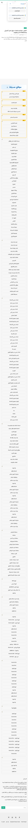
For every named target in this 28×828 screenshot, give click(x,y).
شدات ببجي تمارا (14, 303)
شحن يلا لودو (14, 379)
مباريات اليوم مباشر (14, 474)
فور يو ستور (14, 346)
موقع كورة (14, 708)
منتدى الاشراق (14, 266)
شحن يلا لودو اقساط (14, 321)
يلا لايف (14, 593)
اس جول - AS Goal (14, 656)
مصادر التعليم (14, 275)
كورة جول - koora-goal (14, 622)
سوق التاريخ (14, 434)
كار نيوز (14, 175)
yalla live (14, 611)
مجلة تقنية (14, 279)
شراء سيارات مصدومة (14, 572)
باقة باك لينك (14, 108)
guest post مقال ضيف (14, 428)
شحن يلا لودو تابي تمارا (14, 358)
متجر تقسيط (14, 333)
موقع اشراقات (14, 129)
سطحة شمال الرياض (14, 544)
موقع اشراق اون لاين (14, 132)
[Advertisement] (14, 62)
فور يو (14, 370)
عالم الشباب (14, 102)
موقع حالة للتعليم (14, 285)
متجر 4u (14, 349)
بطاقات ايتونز (14, 389)
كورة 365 (14, 580)
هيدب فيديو (14, 205)
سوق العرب (14, 431)
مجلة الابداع (14, 193)
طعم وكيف (14, 214)
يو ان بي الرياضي (14, 282)
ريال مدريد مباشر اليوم (14, 598)
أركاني (14, 221)
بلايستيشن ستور (14, 392)
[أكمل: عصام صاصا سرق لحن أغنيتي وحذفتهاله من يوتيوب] (14, 21)
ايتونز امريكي (14, 315)
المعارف (14, 202)
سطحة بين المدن (14, 538)
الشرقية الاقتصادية (14, 162)
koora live (14, 632)
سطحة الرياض (14, 532)
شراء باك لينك (14, 242)
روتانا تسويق (14, 190)
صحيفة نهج (14, 171)
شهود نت (14, 218)
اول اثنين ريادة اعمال (14, 93)
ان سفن (14, 147)
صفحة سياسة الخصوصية (15, 821)
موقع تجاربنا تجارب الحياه (14, 450)
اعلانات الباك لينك (14, 257)
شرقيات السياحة (14, 230)
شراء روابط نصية (14, 248)
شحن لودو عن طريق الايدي (14, 383)
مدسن (14, 187)
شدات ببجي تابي (14, 309)
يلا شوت (14, 468)
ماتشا (14, 413)
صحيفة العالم (14, 294)
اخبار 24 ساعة (14, 288)
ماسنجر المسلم (14, 117)
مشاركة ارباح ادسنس (14, 96)
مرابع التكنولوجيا (14, 150)
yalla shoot (14, 471)
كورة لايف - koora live (14, 738)
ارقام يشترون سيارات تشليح (14, 569)
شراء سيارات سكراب (14, 559)
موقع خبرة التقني (14, 178)
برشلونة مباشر (14, 477)
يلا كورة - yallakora (14, 650)
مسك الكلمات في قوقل (14, 141)
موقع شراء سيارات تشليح (14, 566)
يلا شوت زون (14, 765)
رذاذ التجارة (14, 211)
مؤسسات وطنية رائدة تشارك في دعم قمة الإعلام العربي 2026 (14, 796)
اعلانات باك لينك (14, 459)
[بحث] (2, 2)
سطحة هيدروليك (14, 541)
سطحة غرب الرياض (14, 547)
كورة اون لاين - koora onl (14, 647)
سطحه (14, 535)
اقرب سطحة (14, 553)
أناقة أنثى (14, 181)
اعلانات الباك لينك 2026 (14, 269)
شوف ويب (14, 156)
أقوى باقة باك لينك (14, 444)
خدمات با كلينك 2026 (14, 447)
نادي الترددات (14, 196)
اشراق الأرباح (14, 236)
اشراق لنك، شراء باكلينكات (14, 254)
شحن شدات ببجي (14, 373)
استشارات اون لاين (14, 199)
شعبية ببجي (14, 386)
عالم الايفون (14, 165)
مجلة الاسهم (14, 159)
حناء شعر (14, 407)
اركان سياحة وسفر (14, 135)
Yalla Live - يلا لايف (14, 644)
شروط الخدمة (23, 821)
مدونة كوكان (14, 168)
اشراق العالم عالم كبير (14, 263)
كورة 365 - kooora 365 (14, 653)
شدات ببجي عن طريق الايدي (14, 352)
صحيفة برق (14, 126)
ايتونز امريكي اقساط (14, 364)
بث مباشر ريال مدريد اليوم (14, 590)
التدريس (14, 260)
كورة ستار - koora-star (14, 619)
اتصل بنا (3, 821)
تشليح (14, 556)
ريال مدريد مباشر (14, 480)
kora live (14, 665)
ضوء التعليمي (14, 123)
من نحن (7, 821)
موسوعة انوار (14, 233)
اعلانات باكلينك (14, 462)
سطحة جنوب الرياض (14, 550)
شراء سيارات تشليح (14, 562)
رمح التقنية (14, 208)
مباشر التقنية (14, 224)
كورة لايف (14, 668)
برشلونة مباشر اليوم (14, 601)
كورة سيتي (14, 583)
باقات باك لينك (14, 251)
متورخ (14, 184)
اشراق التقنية (14, 144)
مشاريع (14, 456)
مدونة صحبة (14, 227)
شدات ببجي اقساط (14, 300)
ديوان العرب (14, 453)
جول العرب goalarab (14, 587)
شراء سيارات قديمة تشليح (14, 575)
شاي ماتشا (14, 416)
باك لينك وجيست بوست (14, 272)
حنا (14, 410)
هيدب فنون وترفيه (14, 291)
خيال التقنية (14, 153)
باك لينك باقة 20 (14, 437)
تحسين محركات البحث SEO (14, 111)
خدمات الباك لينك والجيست (14, 425)
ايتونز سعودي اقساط (14, 318)
